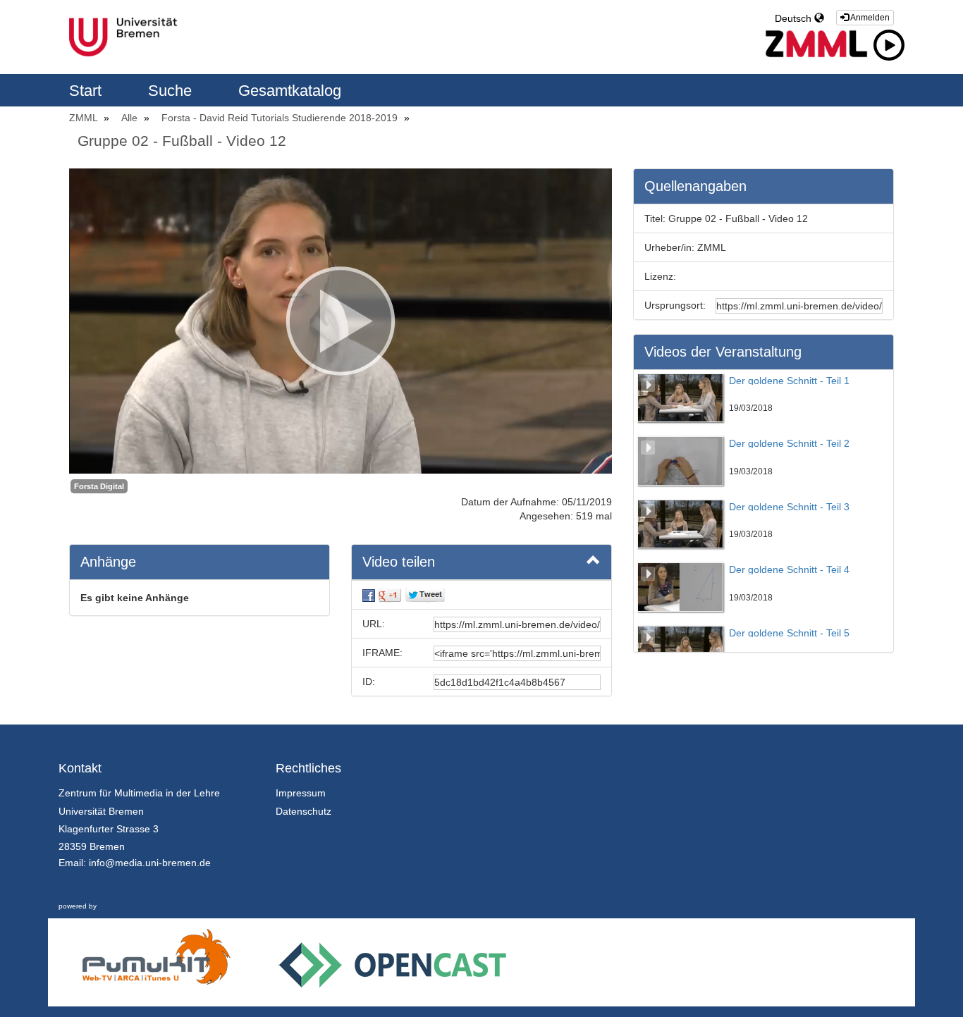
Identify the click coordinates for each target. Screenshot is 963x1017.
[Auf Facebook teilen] (368, 594)
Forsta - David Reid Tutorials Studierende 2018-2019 (280, 117)
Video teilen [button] (398, 561)
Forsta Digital (99, 486)
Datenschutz (303, 811)
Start (87, 90)
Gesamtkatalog (289, 90)
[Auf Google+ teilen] (390, 594)
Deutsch (794, 18)
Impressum (301, 793)
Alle (130, 117)
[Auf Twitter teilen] (425, 594)
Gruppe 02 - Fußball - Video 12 (182, 140)
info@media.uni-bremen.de (150, 862)
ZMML (84, 117)
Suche (172, 90)
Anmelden (869, 18)
